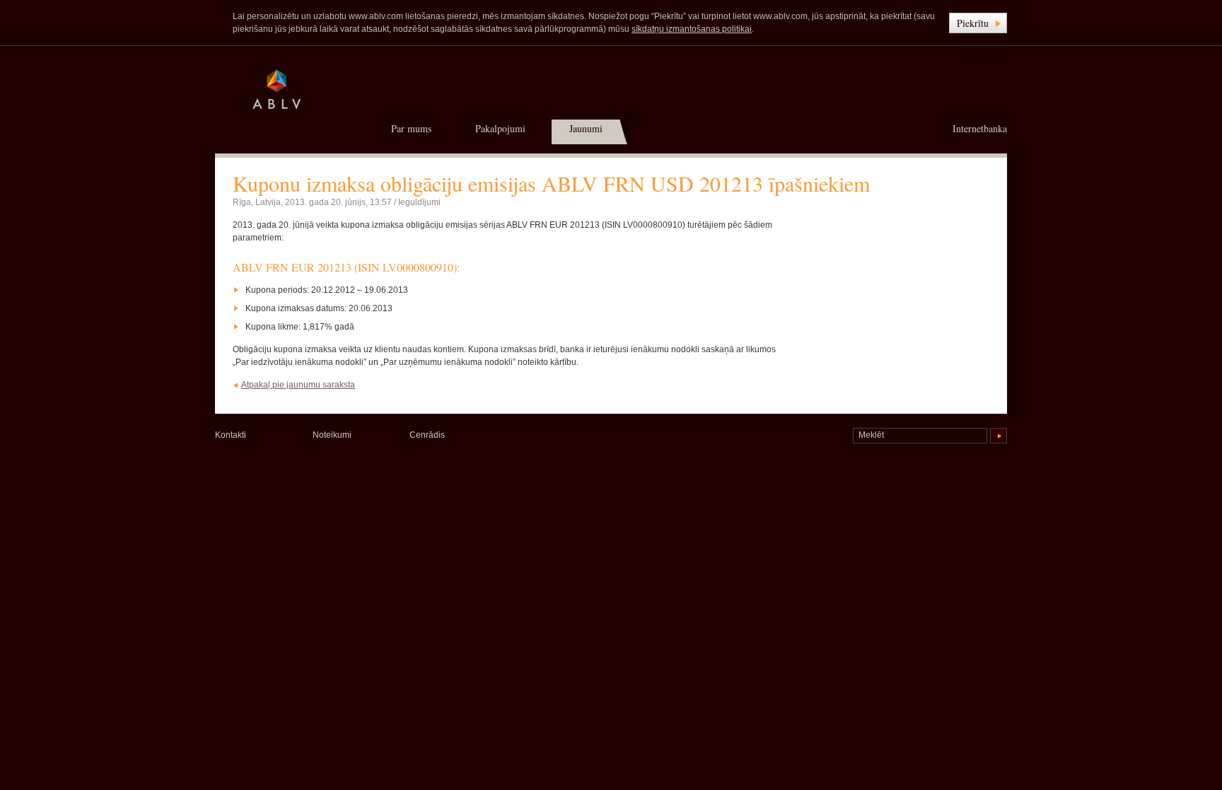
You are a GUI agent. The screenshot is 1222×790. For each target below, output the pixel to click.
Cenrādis (427, 435)
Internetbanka (980, 128)
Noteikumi (332, 435)
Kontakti (230, 435)
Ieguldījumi (419, 202)
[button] (978, 23)
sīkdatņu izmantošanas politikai (692, 29)
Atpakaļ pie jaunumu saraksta (298, 385)
